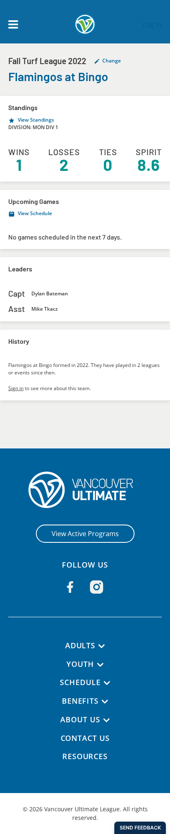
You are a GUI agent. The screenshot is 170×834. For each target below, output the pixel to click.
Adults (80, 645)
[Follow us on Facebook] (70, 587)
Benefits (80, 701)
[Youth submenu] (100, 665)
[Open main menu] (13, 24)
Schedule (80, 682)
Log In (152, 24)
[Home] (85, 490)
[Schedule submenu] (107, 683)
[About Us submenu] (106, 720)
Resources (85, 756)
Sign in (16, 388)
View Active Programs (85, 533)
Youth (80, 664)
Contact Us (85, 738)
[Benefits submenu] (105, 702)
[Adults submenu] (101, 646)
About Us (80, 719)
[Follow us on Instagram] (96, 587)
